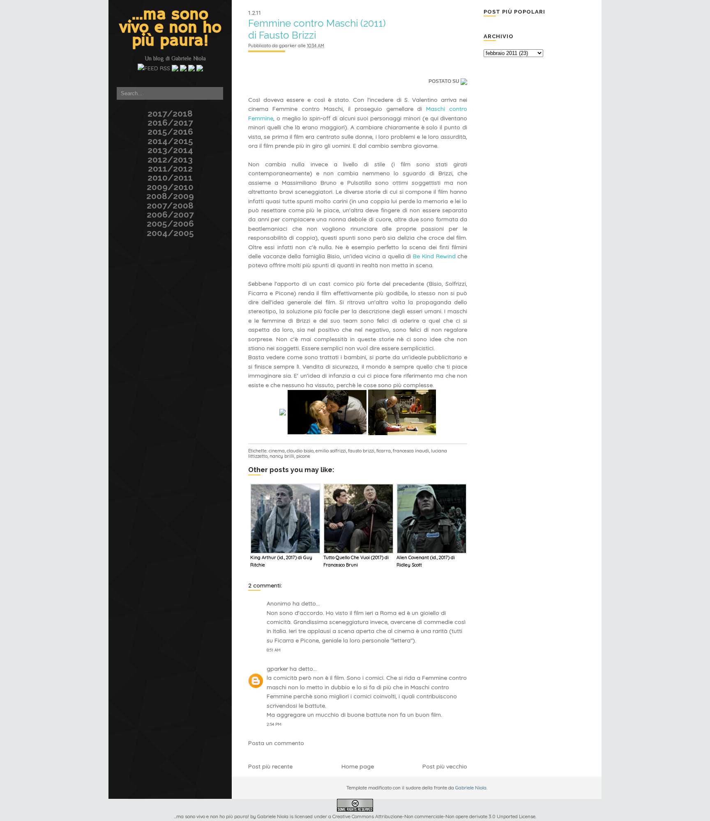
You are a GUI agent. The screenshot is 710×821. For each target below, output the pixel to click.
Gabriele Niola (188, 58)
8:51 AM (274, 650)
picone (303, 456)
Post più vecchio (444, 766)
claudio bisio (300, 451)
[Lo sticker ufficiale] (107, 51)
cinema (277, 451)
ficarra (383, 451)
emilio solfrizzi (331, 451)
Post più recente (270, 766)
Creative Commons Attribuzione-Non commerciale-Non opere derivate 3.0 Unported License (433, 816)
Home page (357, 766)
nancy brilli (282, 456)
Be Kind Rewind (434, 256)
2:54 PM (274, 724)
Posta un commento (276, 743)
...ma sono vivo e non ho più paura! (170, 28)
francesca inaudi (411, 451)
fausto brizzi (361, 451)
